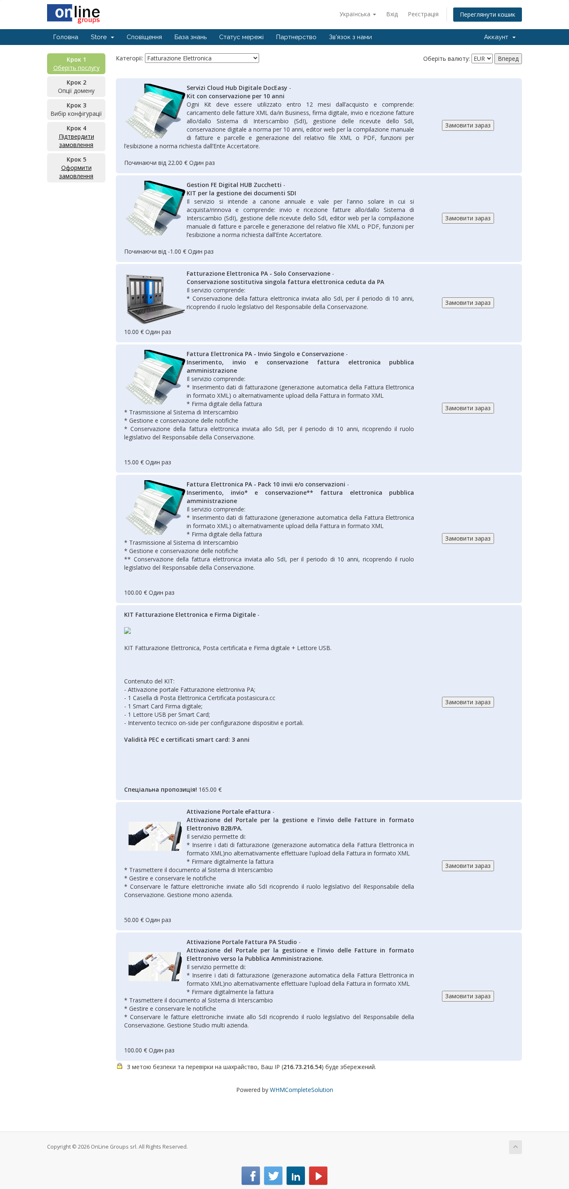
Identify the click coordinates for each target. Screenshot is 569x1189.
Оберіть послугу (76, 68)
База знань (191, 37)
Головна (65, 37)
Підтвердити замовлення (76, 140)
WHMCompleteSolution (301, 1090)
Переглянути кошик (487, 14)
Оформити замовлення (76, 172)
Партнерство (296, 37)
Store (100, 37)
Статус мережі (241, 37)
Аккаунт (498, 37)
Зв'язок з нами (350, 37)
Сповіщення (144, 37)
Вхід (392, 14)
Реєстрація (423, 14)
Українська (355, 14)
